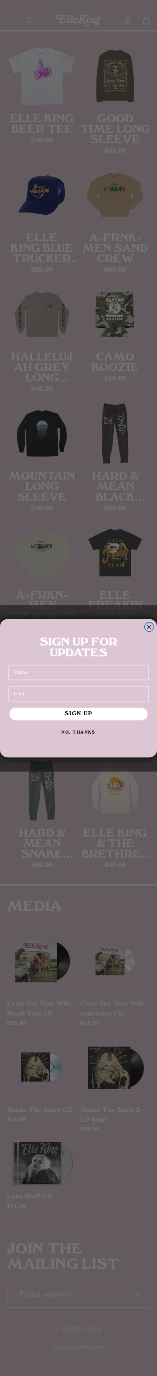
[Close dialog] (149, 626)
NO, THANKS (78, 732)
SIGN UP (78, 714)
